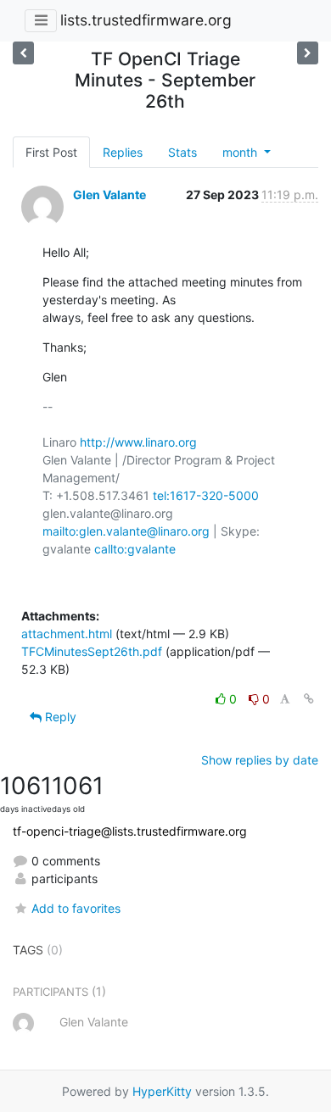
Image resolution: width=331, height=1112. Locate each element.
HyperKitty (162, 1091)
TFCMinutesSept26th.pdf (91, 651)
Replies (123, 152)
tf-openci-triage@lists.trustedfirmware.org (130, 831)
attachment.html (66, 633)
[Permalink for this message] (309, 698)
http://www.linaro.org (138, 442)
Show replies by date (259, 760)
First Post (51, 152)
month (241, 152)
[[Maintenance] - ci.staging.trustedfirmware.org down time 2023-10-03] (23, 53)
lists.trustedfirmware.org (146, 20)
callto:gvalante (135, 549)
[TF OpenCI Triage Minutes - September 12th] (307, 53)
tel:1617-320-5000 (206, 495)
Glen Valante (109, 194)
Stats (182, 152)
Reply (59, 716)
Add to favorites (76, 908)
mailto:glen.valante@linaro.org (126, 531)
